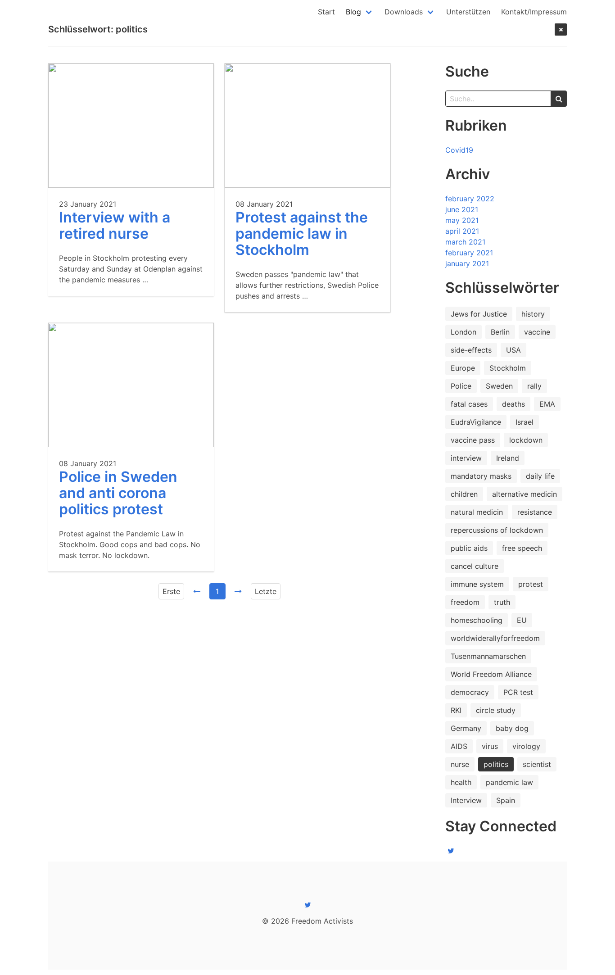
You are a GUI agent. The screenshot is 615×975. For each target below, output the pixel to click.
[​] (450, 850)
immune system (477, 584)
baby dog (512, 728)
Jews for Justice (479, 313)
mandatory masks (481, 476)
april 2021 (462, 231)
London (463, 331)
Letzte (265, 591)
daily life (540, 476)
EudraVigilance (476, 421)
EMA (547, 403)
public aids (469, 548)
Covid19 (459, 149)
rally (534, 385)
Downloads (403, 11)
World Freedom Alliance (491, 674)
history (533, 313)
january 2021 (467, 263)
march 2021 (465, 241)
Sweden (499, 385)
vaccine (537, 331)
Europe (463, 367)
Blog (353, 11)
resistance (534, 512)
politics (496, 764)
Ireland (507, 458)
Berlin (500, 331)
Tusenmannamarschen (488, 656)
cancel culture (474, 566)
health (461, 782)
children (464, 494)
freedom (465, 602)
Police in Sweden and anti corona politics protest (118, 493)
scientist (537, 764)
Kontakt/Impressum (534, 11)
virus (490, 746)
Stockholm (507, 367)
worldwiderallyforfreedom (495, 638)
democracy (470, 692)
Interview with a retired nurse (114, 225)
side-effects (471, 349)
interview (466, 458)
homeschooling (476, 620)
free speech (522, 548)
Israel (525, 421)
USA (513, 349)
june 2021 (461, 209)
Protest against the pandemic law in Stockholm (301, 233)
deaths (513, 403)
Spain (505, 800)
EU (522, 620)
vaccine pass (473, 439)
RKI (456, 710)
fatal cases (469, 403)
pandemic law (509, 782)
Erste (171, 591)
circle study (496, 710)
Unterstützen (468, 11)
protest (530, 584)
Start (326, 11)
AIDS (459, 746)
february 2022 (469, 198)
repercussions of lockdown (497, 530)
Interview (466, 800)
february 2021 (469, 252)
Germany (466, 728)
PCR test (518, 692)
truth (502, 602)
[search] (559, 99)
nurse (460, 764)
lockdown (526, 439)
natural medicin (477, 512)
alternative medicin (524, 494)
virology (526, 746)
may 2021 (462, 220)
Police (461, 385)
